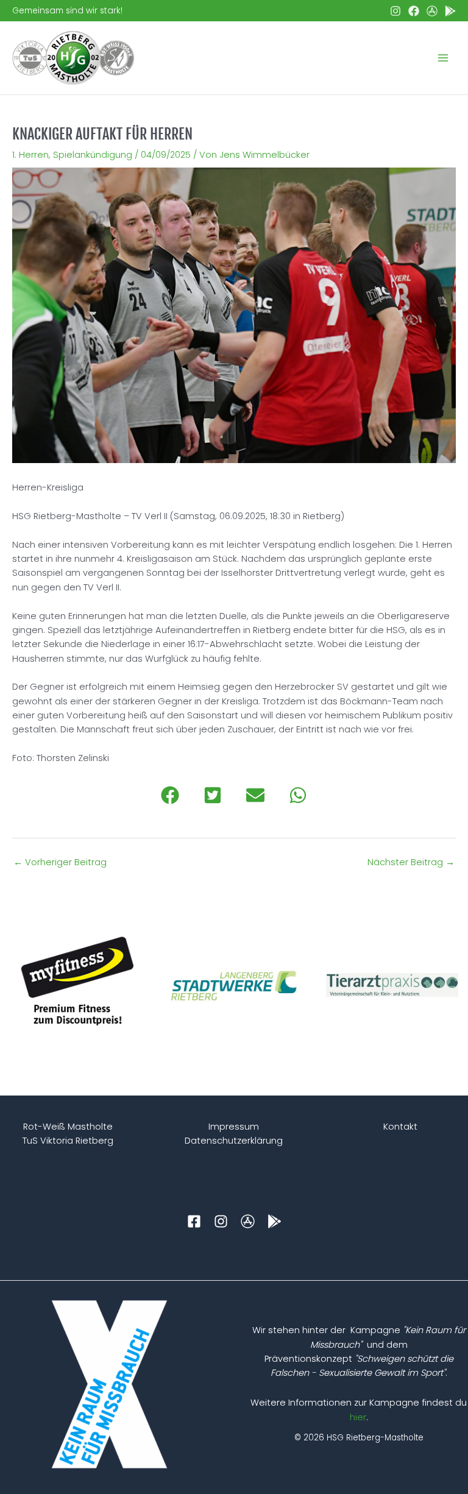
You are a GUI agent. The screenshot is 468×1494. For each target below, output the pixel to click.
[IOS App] (432, 10)
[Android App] (450, 10)
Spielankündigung (92, 155)
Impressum (233, 1126)
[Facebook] (413, 10)
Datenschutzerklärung (234, 1141)
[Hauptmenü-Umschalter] (443, 58)
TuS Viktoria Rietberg (68, 1141)
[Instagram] (395, 10)
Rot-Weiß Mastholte (68, 1126)
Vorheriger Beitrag (60, 862)
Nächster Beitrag (411, 862)
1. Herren (30, 155)
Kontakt (400, 1126)
